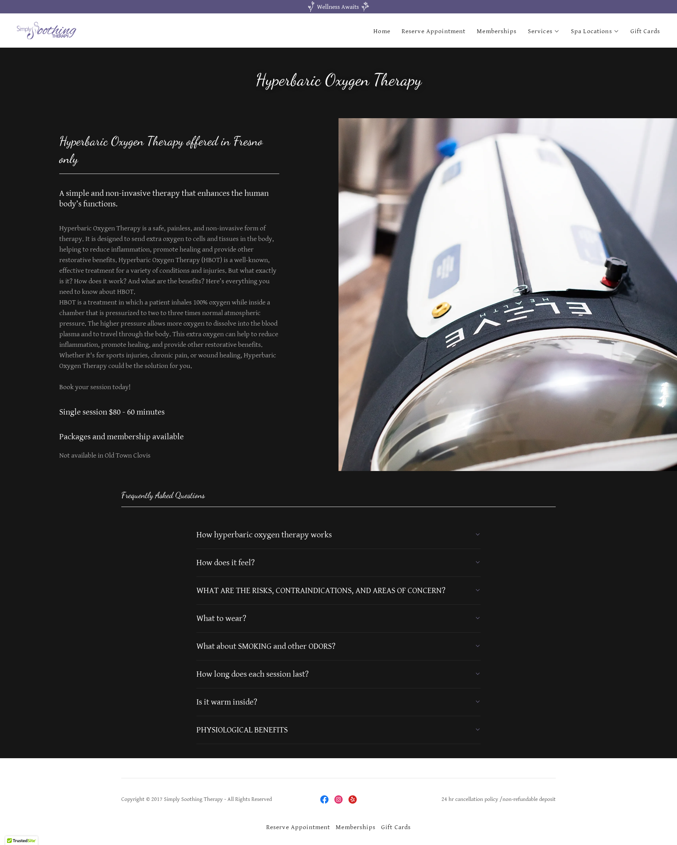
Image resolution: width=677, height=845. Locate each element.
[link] (46, 30)
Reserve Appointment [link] (434, 31)
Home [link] (381, 31)
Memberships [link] (496, 31)
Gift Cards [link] (645, 31)
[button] (544, 31)
